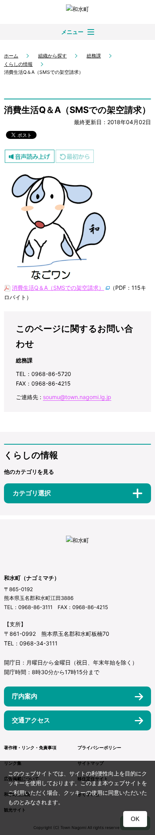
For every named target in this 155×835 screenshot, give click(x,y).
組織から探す (52, 56)
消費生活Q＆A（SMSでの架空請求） (58, 287)
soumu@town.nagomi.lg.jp (77, 397)
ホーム (11, 56)
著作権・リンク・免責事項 (30, 747)
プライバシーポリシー (99, 747)
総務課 (94, 56)
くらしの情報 (18, 64)
